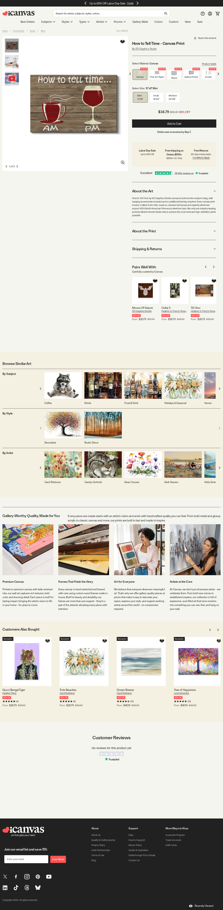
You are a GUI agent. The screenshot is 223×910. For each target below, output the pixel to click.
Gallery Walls (140, 21)
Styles (65, 21)
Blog (93, 860)
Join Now (58, 859)
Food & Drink (18, 31)
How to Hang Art (136, 840)
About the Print (144, 231)
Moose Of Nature (142, 307)
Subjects (46, 21)
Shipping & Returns (147, 249)
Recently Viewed (204, 905)
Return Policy (135, 845)
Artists (100, 21)
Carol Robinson (67, 693)
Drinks (32, 31)
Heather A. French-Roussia (174, 311)
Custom (173, 21)
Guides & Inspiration (138, 850)
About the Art (142, 191)
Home (5, 31)
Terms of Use (97, 855)
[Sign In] (210, 13)
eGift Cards (171, 845)
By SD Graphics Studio (144, 48)
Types (82, 21)
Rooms (118, 21)
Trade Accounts (173, 840)
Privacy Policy (98, 845)
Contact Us (134, 860)
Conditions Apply (201, 157)
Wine (43, 31)
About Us (96, 835)
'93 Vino (195, 307)
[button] (140, 74)
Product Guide (209, 64)
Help (130, 835)
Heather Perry (9, 693)
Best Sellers (28, 21)
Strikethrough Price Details (141, 855)
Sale (199, 21)
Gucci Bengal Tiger (13, 690)
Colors (158, 21)
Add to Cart (174, 123)
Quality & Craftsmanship (103, 840)
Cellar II (165, 307)
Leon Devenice (181, 693)
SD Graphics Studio (141, 311)
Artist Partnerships (100, 850)
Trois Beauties (68, 690)
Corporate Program (175, 835)
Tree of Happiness (185, 690)
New (188, 21)
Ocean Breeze (125, 690)
